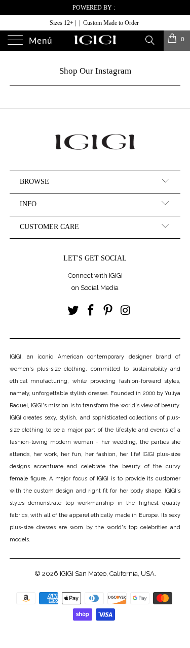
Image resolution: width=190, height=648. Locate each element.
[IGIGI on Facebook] (90, 311)
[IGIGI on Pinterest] (108, 311)
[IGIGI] (95, 40)
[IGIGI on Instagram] (126, 311)
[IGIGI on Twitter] (73, 311)
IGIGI (66, 573)
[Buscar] (149, 40)
